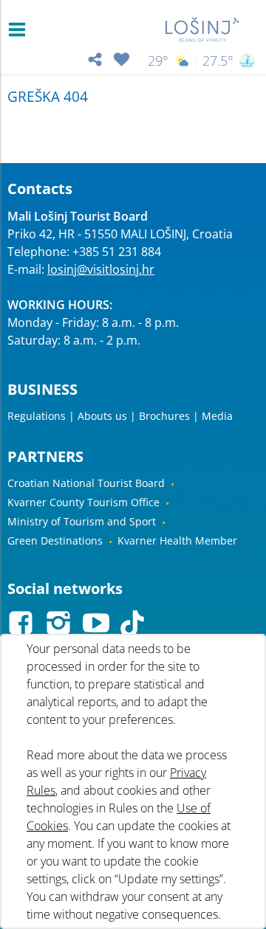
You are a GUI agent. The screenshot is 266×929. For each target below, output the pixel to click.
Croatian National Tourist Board (86, 483)
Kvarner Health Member (177, 540)
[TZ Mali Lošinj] (202, 29)
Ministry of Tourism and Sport (81, 521)
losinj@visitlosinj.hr (100, 269)
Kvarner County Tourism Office (83, 502)
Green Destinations (55, 540)
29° (158, 61)
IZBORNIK (20, 29)
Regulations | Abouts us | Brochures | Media (120, 416)
